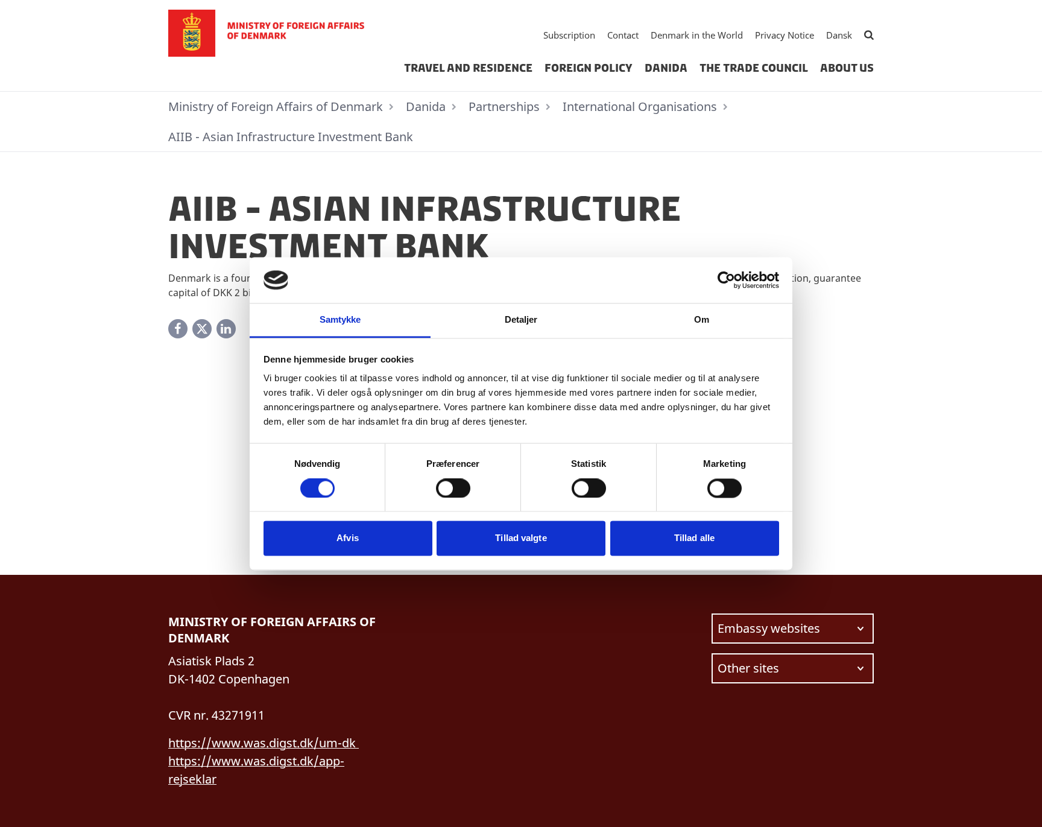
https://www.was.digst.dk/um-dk (263, 743)
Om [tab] (701, 320)
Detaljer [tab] (521, 320)
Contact (623, 35)
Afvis (347, 538)
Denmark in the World (697, 35)
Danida (666, 68)
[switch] (453, 488)
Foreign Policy (589, 68)
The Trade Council (753, 68)
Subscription (569, 35)
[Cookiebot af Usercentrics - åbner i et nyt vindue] (726, 280)
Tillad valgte (520, 538)
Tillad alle (694, 538)
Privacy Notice (784, 35)
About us (847, 68)
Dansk (839, 35)
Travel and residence (468, 68)
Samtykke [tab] (340, 320)
